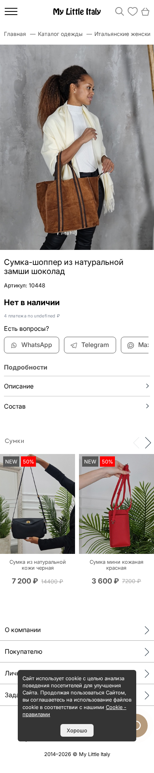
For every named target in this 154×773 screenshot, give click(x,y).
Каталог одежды (60, 33)
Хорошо (77, 730)
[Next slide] (148, 442)
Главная (15, 33)
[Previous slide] (136, 442)
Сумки (14, 441)
